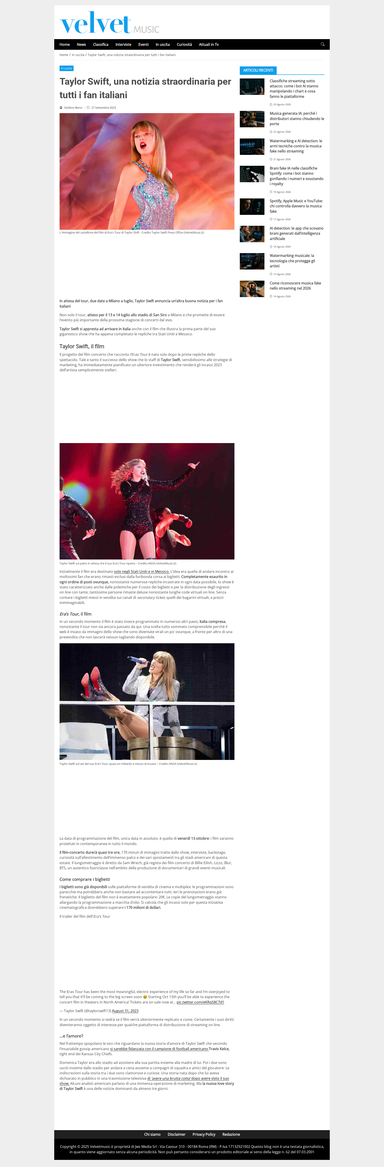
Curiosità (184, 44)
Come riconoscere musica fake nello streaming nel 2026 (295, 285)
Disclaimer (177, 1134)
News (81, 44)
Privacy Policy (204, 1134)
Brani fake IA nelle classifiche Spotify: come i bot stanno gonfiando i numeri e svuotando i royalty (297, 176)
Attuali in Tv (209, 44)
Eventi (143, 44)
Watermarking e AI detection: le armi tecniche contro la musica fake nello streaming (296, 146)
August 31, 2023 (125, 1010)
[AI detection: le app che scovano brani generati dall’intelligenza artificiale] (252, 234)
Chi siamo (152, 1134)
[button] (322, 44)
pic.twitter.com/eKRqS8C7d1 (200, 1002)
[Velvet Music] (110, 21)
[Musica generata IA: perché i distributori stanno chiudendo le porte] (252, 119)
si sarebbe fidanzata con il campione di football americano (159, 1048)
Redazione (231, 1134)
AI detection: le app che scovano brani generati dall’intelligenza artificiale (297, 233)
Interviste (123, 44)
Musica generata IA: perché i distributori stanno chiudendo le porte (297, 118)
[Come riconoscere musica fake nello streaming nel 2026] (252, 288)
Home (65, 44)
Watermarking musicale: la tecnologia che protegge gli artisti (292, 260)
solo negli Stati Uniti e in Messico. (142, 571)
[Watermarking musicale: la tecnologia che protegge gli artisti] (252, 261)
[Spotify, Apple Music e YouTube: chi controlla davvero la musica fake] (252, 206)
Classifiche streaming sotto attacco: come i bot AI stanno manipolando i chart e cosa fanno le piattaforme (294, 88)
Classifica (100, 44)
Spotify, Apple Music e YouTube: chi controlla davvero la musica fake (296, 206)
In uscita (163, 44)
